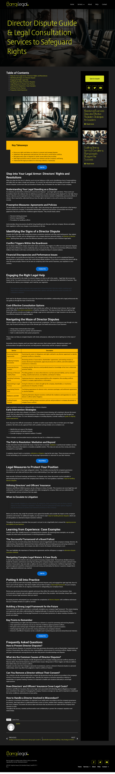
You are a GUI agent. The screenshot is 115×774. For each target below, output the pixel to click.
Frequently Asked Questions (18, 90)
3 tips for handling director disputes (58, 516)
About (90, 4)
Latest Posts (15, 719)
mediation (53, 445)
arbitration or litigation (37, 453)
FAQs (96, 4)
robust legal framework (58, 585)
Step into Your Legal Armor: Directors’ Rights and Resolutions (28, 76)
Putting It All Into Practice (18, 88)
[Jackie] (11, 727)
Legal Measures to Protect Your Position (22, 84)
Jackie (18, 724)
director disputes (54, 599)
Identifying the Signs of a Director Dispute (22, 78)
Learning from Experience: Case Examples (23, 86)
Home (72, 4)
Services (80, 4)
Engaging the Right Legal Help (19, 80)
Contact (104, 4)
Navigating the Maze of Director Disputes (22, 82)
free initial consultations (25, 310)
